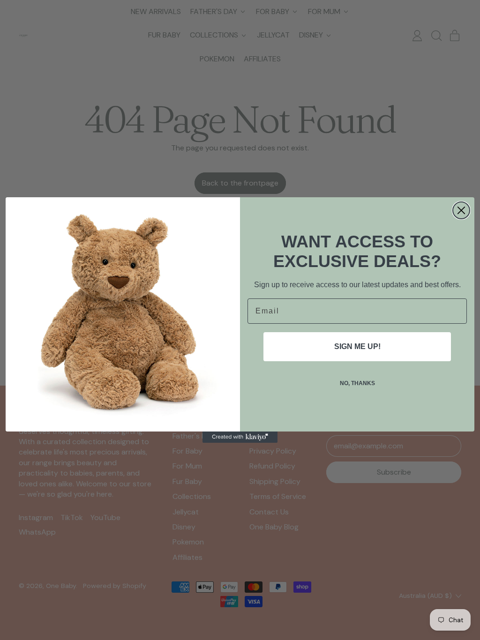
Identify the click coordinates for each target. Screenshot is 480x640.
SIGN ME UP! (357, 346)
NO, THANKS (357, 383)
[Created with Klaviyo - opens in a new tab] (240, 437)
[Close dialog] (461, 210)
